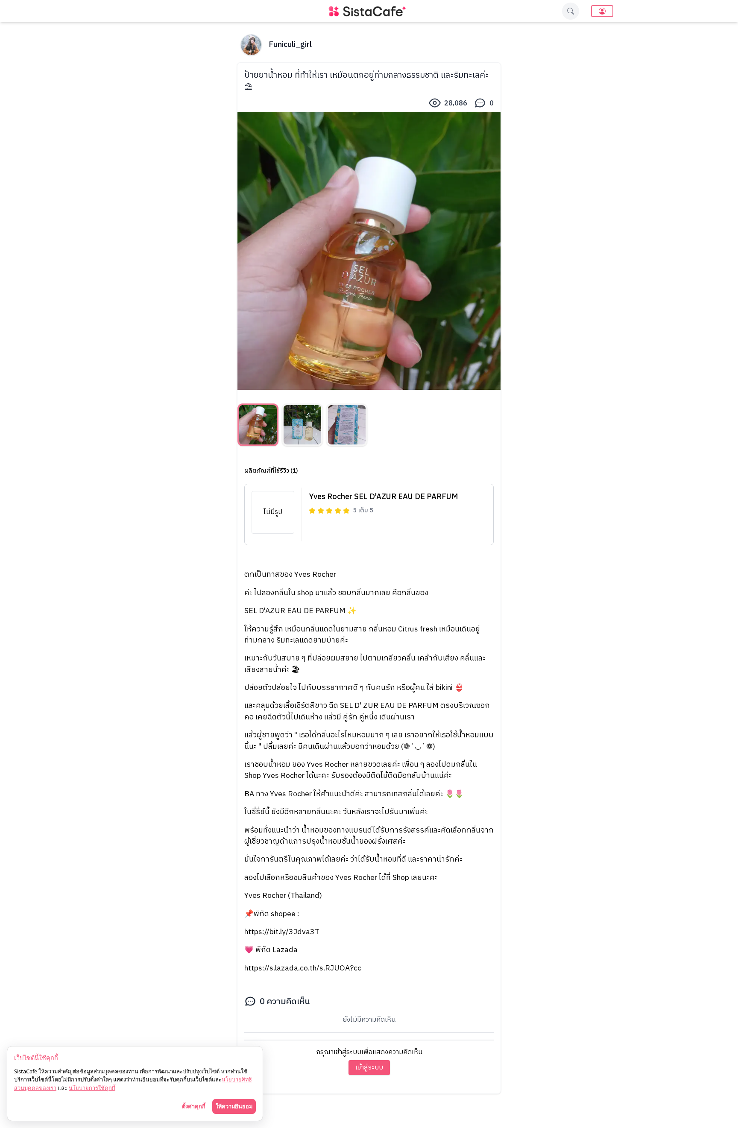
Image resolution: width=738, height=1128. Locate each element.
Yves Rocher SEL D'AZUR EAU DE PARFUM (383, 497)
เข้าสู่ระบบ (369, 1067)
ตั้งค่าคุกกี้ (193, 1106)
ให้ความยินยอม (234, 1106)
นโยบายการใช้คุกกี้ (92, 1088)
